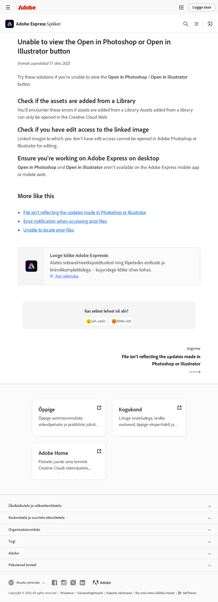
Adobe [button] (14, 553)
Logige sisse (201, 7)
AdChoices (189, 593)
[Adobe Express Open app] (210, 24)
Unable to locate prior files (48, 230)
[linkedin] (82, 582)
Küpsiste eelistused (119, 593)
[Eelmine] (63, 365)
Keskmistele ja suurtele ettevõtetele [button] (37, 517)
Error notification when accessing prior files (65, 221)
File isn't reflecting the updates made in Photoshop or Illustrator (84, 212)
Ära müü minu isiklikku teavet (155, 593)
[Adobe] (27, 7)
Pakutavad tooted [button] (22, 565)
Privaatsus (67, 593)
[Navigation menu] (8, 7)
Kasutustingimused (90, 593)
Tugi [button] (12, 541)
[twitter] (73, 582)
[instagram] (63, 582)
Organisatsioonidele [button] (24, 529)
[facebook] (54, 582)
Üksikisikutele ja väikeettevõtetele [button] (35, 505)
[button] (181, 7)
